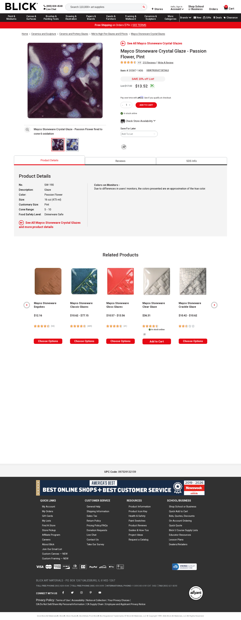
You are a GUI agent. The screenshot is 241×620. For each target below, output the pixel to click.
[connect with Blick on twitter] (72, 594)
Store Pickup (49, 530)
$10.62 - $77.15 (79, 315)
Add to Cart (157, 341)
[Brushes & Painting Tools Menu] (51, 21)
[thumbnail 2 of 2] (72, 144)
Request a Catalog (138, 539)
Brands (184, 17)
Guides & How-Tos (139, 530)
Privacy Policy (45, 600)
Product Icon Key (138, 511)
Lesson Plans (176, 539)
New (199, 17)
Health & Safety (137, 515)
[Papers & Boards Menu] (91, 21)
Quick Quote (175, 525)
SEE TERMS (139, 25)
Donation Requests (97, 530)
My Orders (47, 511)
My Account (48, 506)
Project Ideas (136, 534)
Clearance (232, 17)
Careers (46, 539)
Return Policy (94, 520)
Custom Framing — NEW (55, 558)
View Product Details (157, 70)
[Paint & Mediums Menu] (11, 21)
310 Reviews (149, 62)
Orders (213, 9)
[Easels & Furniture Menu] (111, 21)
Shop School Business (196, 8)
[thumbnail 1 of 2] (57, 144)
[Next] (214, 305)
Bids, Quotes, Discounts (182, 515)
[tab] (49, 160)
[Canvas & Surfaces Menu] (31, 21)
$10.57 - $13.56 (115, 315)
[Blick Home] (21, 7)
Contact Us (93, 539)
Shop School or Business (182, 506)
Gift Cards (47, 515)
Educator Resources (180, 534)
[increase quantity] (130, 105)
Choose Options (48, 341)
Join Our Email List (52, 549)
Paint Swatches (137, 520)
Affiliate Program (51, 534)
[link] (50, 9)
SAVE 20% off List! (143, 79)
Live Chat (91, 534)
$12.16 (38, 315)
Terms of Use (63, 600)
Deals (219, 17)
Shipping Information (98, 511)
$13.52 (141, 86)
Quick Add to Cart (178, 511)
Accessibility (78, 600)
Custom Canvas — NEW (55, 553)
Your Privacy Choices (119, 600)
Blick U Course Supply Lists (183, 530)
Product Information (140, 506)
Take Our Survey (95, 544)
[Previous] (26, 305)
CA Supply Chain (94, 604)
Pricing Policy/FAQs (97, 525)
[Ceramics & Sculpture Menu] (151, 21)
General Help (93, 506)
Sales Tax (92, 515)
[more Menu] (170, 21)
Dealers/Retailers (178, 544)
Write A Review (165, 62)
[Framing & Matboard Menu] (131, 21)
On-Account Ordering (180, 520)
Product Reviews (138, 525)
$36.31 (146, 315)
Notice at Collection (96, 600)
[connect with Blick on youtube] (100, 594)
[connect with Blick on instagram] (81, 594)
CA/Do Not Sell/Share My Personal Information (60, 604)
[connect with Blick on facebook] (63, 594)
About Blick (48, 544)
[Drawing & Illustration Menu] (71, 21)
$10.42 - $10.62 (188, 315)
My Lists (46, 520)
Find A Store (48, 525)
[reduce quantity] (123, 105)
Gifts (208, 17)
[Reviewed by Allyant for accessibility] (196, 593)
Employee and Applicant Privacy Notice (125, 604)
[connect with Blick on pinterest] (90, 594)
